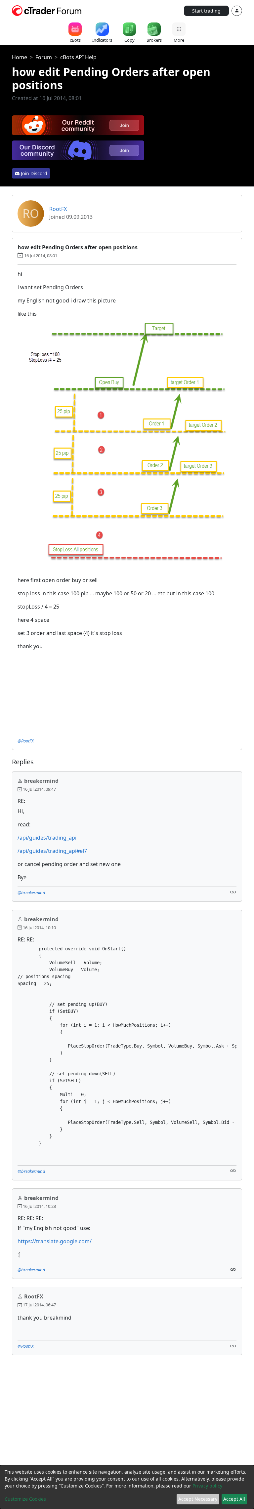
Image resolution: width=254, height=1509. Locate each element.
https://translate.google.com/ (55, 1241)
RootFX (58, 209)
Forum (43, 57)
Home (19, 57)
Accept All (234, 1499)
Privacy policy (207, 1486)
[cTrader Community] (47, 10)
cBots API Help (78, 57)
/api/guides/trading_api (47, 837)
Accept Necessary (197, 1499)
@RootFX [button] (26, 741)
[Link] (233, 892)
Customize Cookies (25, 1499)
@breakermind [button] (31, 892)
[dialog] (127, 1487)
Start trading (206, 11)
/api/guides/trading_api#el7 (52, 850)
